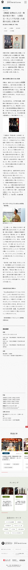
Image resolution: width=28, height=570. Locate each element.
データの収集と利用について (20, 554)
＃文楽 (13, 529)
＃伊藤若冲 (8, 525)
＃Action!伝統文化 (17, 533)
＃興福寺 (19, 522)
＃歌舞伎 (6, 529)
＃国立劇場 (18, 28)
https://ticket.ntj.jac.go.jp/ (10, 407)
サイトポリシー (4, 553)
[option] (11, 454)
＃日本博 (5, 30)
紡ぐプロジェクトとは (5, 549)
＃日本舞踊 (12, 30)
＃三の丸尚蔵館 (10, 522)
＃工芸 (7, 533)
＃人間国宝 (11, 28)
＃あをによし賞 (18, 525)
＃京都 (5, 28)
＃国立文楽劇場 (8, 467)
